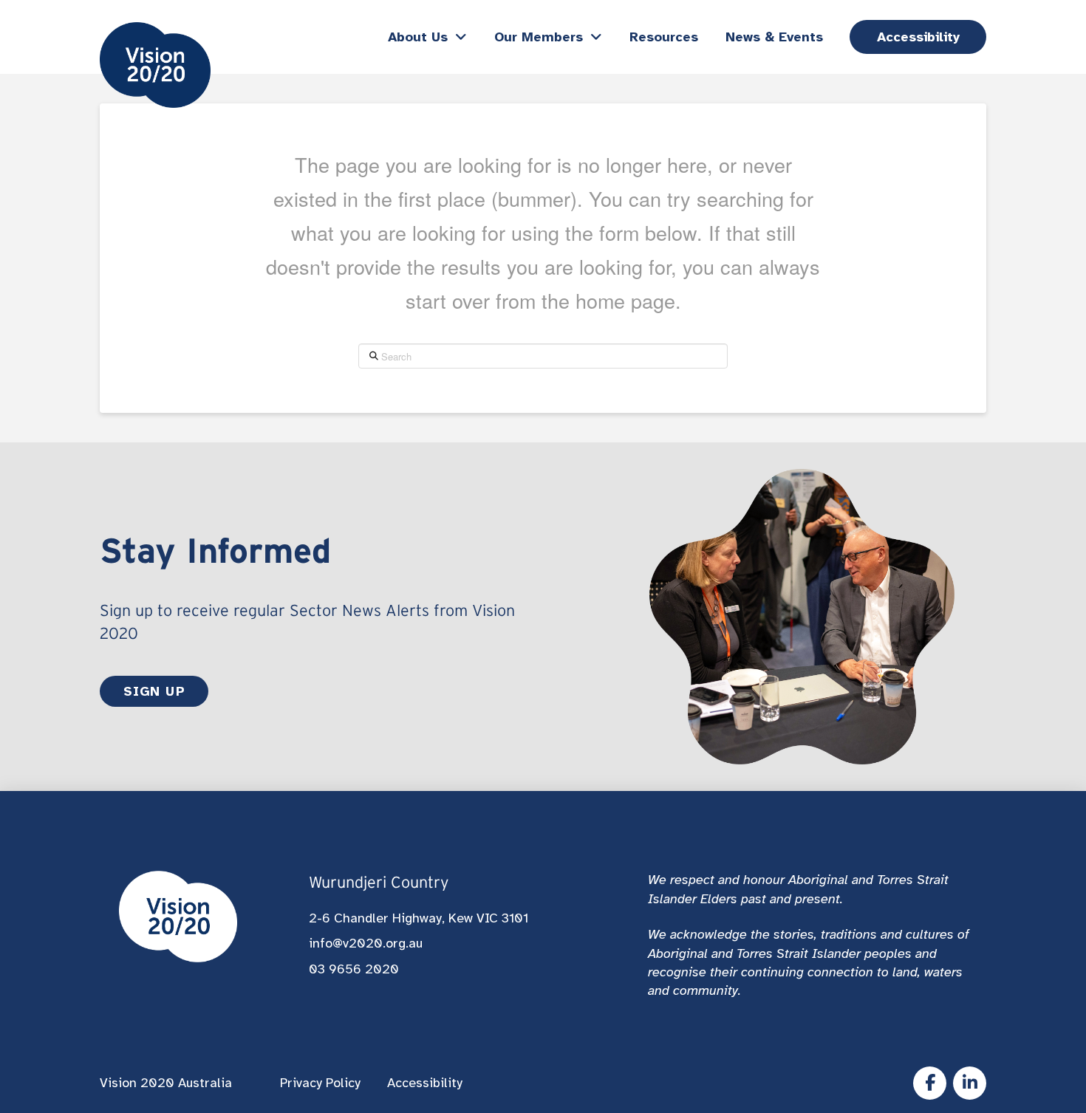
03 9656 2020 (354, 969)
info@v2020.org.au (366, 943)
